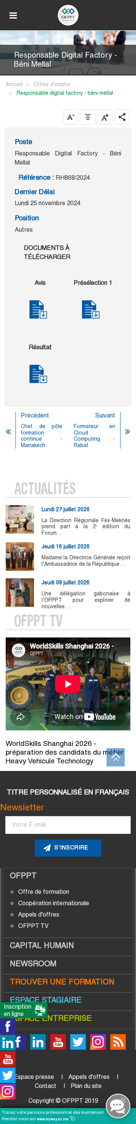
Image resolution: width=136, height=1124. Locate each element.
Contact (45, 1085)
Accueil (14, 84)
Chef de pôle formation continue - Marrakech (41, 435)
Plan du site (86, 1085)
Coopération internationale (53, 903)
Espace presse (34, 1076)
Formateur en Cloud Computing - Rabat (94, 435)
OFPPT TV (33, 925)
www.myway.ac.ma (53, 1119)
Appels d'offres (38, 914)
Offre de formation (43, 891)
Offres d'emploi (52, 84)
